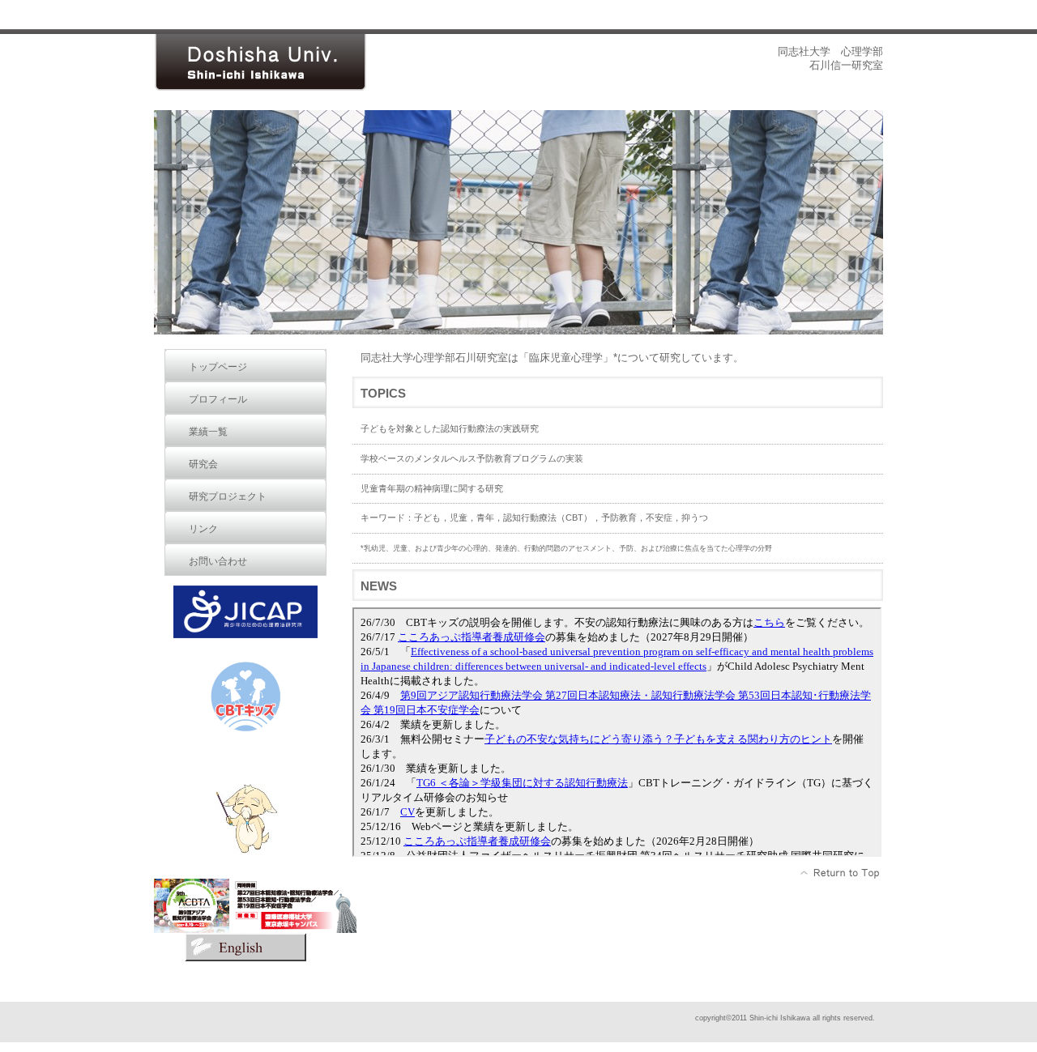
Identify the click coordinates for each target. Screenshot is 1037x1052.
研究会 (203, 464)
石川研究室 (275, 63)
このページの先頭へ (840, 873)
